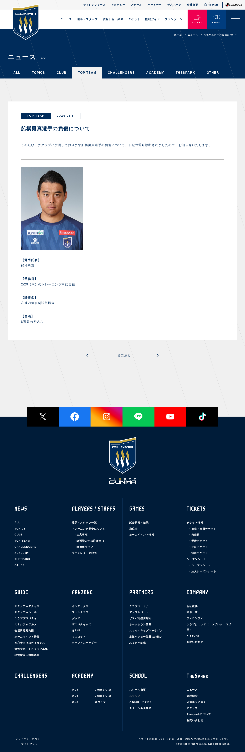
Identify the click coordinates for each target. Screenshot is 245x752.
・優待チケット (198, 540)
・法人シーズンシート (202, 571)
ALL (16, 72)
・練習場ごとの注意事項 (89, 540)
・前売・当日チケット (202, 528)
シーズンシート (196, 559)
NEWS (21, 509)
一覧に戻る (122, 355)
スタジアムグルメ (26, 624)
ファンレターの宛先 (84, 553)
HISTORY (193, 635)
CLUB (62, 72)
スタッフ (100, 702)
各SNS (76, 630)
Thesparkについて (199, 714)
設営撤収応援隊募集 (27, 655)
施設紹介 (192, 695)
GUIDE (21, 592)
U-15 (75, 695)
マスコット (79, 636)
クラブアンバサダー (84, 642)
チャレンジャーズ (94, 4)
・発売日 (194, 534)
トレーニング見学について (88, 528)
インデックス (80, 606)
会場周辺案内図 (24, 630)
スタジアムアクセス (27, 606)
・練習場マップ (83, 546)
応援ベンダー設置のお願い (146, 636)
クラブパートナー (140, 606)
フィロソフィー (196, 618)
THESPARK (185, 72)
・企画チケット (198, 546)
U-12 (75, 702)
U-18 (75, 689)
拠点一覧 (192, 612)
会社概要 (192, 4)
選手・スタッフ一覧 (84, 522)
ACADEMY (155, 72)
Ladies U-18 (103, 689)
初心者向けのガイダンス (30, 642)
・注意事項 (81, 534)
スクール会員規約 (140, 708)
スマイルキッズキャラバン (146, 630)
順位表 (133, 528)
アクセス (192, 708)
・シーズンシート (200, 565)
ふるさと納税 (137, 642)
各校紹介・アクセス (140, 702)
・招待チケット (198, 553)
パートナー (155, 4)
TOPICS (38, 72)
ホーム (178, 35)
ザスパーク (174, 4)
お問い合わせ (195, 641)
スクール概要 (137, 689)
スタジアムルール (26, 612)
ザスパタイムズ (81, 624)
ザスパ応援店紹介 (140, 618)
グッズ (76, 618)
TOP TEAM (87, 72)
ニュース (66, 19)
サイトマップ (29, 743)
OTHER (213, 72)
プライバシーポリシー (29, 738)
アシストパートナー (141, 612)
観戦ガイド (152, 19)
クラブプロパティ (26, 618)
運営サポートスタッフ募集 (31, 648)
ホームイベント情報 (141, 534)
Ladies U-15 (103, 695)
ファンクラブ (80, 612)
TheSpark (197, 676)
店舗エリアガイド (198, 702)
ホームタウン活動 (140, 624)
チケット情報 (195, 522)
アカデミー (118, 4)
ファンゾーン (174, 19)
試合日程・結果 (139, 522)
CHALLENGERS (121, 72)
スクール (136, 4)
